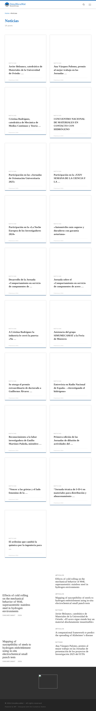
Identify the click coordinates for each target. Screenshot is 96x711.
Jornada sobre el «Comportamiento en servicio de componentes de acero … (70, 283)
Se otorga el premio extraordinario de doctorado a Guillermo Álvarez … (25, 388)
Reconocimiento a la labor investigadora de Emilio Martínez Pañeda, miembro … (25, 440)
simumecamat (9, 615)
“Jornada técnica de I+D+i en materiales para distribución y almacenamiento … (70, 493)
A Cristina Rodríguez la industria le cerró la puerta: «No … (24, 335)
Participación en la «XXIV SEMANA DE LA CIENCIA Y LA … (69, 178)
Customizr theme (39, 707)
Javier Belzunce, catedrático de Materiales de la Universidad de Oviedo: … (25, 70)
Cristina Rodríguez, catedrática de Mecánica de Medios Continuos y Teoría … (25, 122)
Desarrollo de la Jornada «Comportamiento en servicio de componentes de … (25, 283)
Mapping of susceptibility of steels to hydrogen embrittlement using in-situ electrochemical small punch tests (16, 649)
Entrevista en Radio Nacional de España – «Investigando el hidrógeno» (69, 388)
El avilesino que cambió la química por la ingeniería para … (25, 545)
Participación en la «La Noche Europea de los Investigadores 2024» (25, 230)
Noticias (59, 610)
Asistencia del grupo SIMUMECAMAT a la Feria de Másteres (69, 335)
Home (7, 13)
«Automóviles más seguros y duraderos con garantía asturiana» (69, 230)
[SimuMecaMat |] (15, 4)
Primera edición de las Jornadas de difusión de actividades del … (66, 440)
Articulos (59, 575)
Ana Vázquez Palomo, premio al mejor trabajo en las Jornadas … (70, 70)
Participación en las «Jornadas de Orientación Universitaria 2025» (25, 178)
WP (15, 707)
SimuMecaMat (17, 703)
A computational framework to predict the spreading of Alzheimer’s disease (74, 634)
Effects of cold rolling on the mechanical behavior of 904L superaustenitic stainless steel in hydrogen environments (16, 603)
